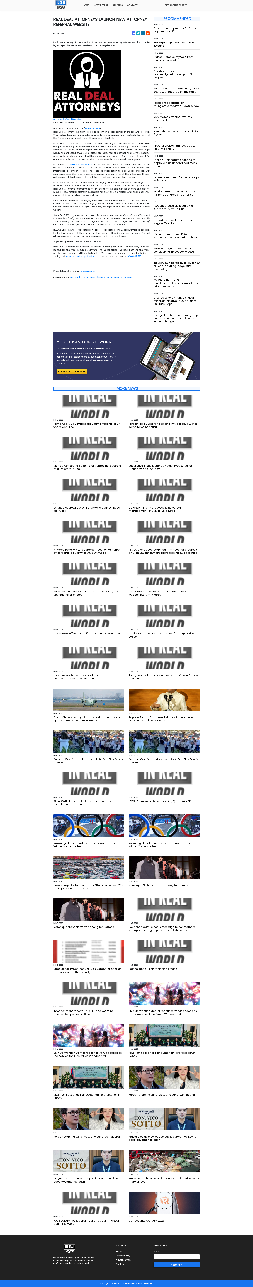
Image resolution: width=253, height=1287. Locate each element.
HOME (86, 5)
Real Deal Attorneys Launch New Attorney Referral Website (101, 277)
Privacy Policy (123, 1255)
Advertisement (124, 1259)
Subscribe (176, 1264)
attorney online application (80, 256)
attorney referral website (79, 164)
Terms (119, 1251)
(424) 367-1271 (134, 256)
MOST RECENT (101, 5)
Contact (120, 1264)
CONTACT (132, 5)
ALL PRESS (118, 5)
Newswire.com (92, 128)
